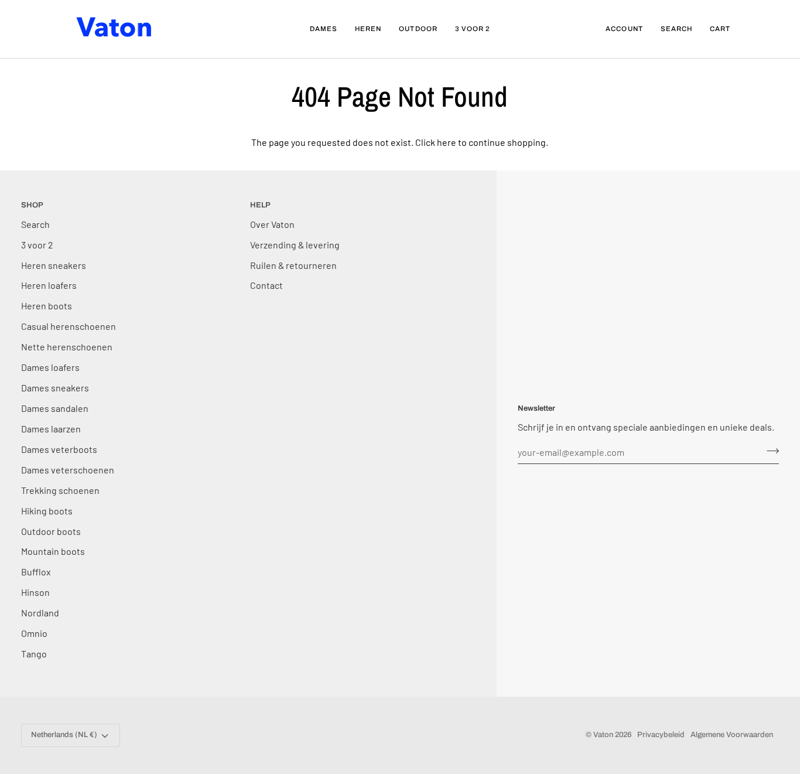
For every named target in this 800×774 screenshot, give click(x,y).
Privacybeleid (661, 735)
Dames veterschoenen (67, 469)
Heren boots (46, 305)
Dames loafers (50, 367)
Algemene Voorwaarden (731, 735)
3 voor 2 (37, 244)
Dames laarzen (51, 428)
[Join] (769, 450)
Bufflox (36, 571)
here (446, 142)
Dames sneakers (55, 387)
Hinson (35, 592)
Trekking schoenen (60, 490)
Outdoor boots (51, 531)
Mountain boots (53, 551)
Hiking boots (47, 510)
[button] (323, 29)
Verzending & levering (295, 244)
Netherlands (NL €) (64, 735)
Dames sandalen (54, 408)
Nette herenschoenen (66, 346)
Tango (34, 653)
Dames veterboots (59, 449)
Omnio (34, 633)
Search (35, 224)
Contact (266, 285)
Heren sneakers (53, 265)
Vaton (603, 735)
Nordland (40, 612)
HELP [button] (260, 205)
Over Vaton (272, 224)
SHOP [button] (32, 205)
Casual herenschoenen (68, 326)
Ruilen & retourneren (293, 265)
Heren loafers (49, 285)
